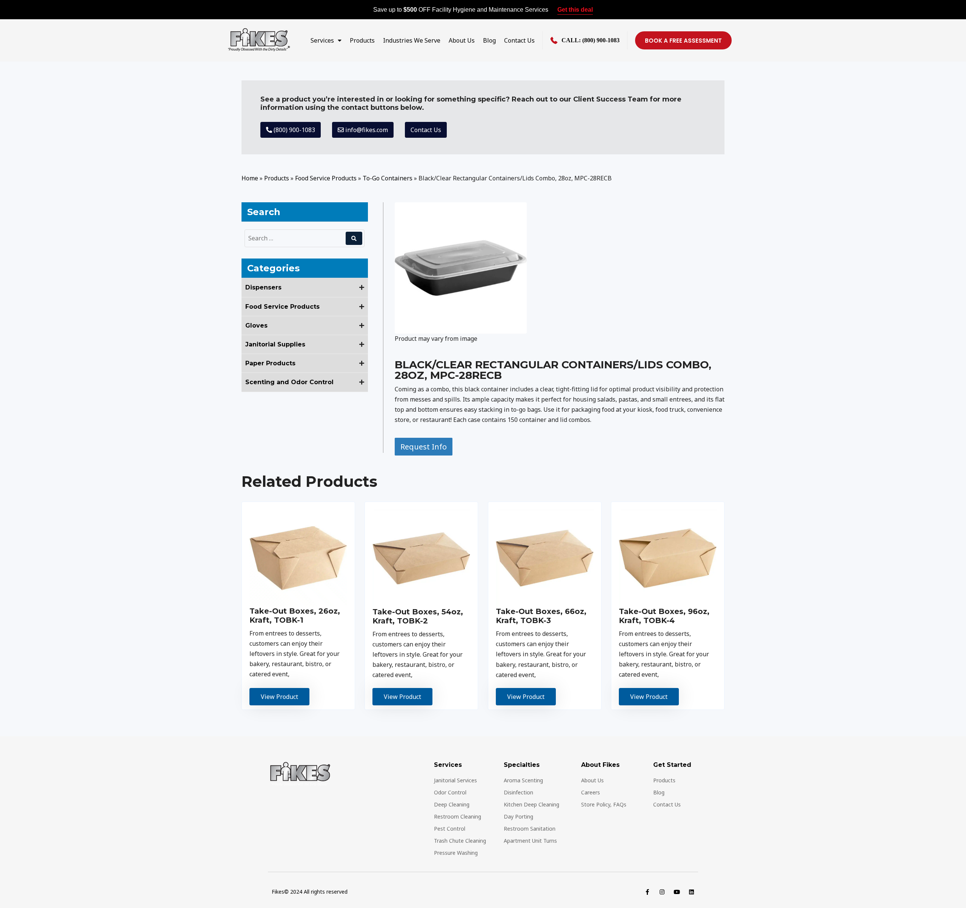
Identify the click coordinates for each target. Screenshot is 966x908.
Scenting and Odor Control (289, 382)
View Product (279, 697)
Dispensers (263, 287)
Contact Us (519, 40)
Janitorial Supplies (275, 344)
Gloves (256, 325)
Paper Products (270, 363)
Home (250, 178)
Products (362, 40)
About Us (462, 40)
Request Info (423, 447)
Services (322, 40)
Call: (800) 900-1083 (590, 40)
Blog (489, 40)
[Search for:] (296, 238)
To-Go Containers (387, 178)
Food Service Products (326, 178)
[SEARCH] (354, 238)
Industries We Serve (411, 40)
